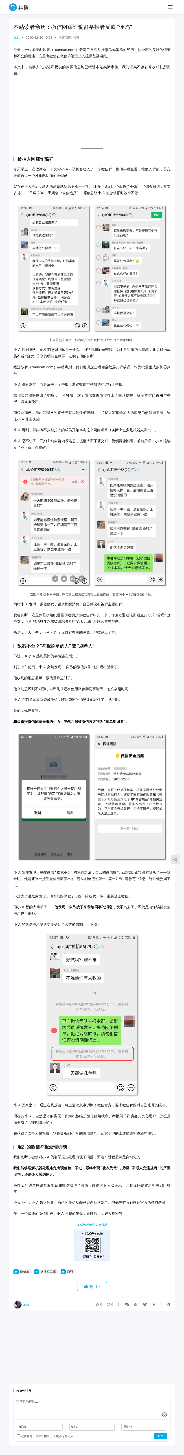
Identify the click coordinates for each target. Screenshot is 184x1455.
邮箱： (76, 1427)
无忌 (16, 37)
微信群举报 (48, 1272)
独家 (76, 37)
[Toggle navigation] (170, 7)
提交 (160, 1436)
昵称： (24, 1427)
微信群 (24, 1272)
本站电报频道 (85, 1224)
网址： (128, 1427)
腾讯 (70, 1272)
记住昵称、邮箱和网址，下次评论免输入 (46, 1436)
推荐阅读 (65, 37)
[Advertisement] (92, 112)
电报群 (102, 1224)
